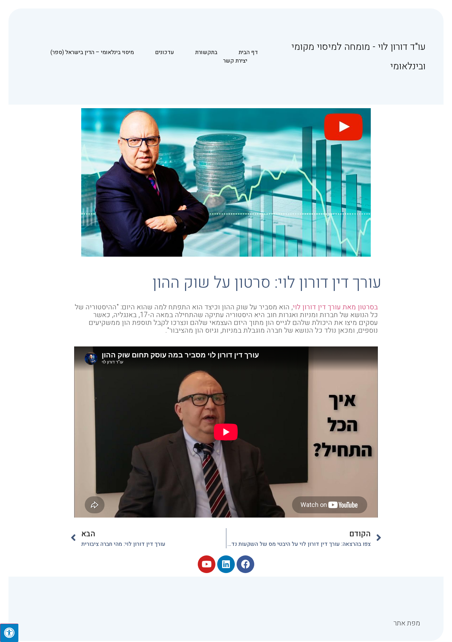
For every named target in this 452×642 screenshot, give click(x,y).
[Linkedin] (226, 564)
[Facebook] (245, 564)
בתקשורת (206, 52)
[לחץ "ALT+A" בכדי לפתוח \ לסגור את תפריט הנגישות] (9, 633)
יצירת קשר (235, 61)
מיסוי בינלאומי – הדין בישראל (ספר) (92, 52)
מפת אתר (406, 623)
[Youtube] (206, 564)
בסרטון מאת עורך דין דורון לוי (335, 307)
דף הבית (248, 52)
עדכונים (164, 52)
